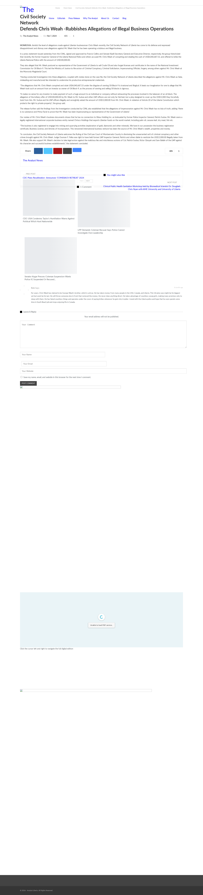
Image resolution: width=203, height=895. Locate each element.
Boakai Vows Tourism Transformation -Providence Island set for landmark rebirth (70, 2)
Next (88, 181)
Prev (81, 181)
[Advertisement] (101, 670)
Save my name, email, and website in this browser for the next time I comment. (57, 377)
